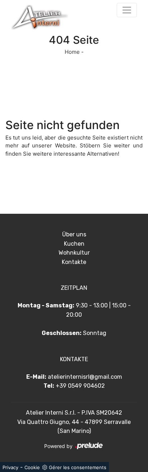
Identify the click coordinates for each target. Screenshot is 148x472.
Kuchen (74, 243)
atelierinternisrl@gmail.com (85, 376)
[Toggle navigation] (127, 10)
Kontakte (74, 262)
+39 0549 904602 (80, 385)
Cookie (32, 467)
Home (72, 51)
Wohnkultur (74, 252)
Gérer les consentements (77, 467)
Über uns (74, 234)
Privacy (10, 467)
